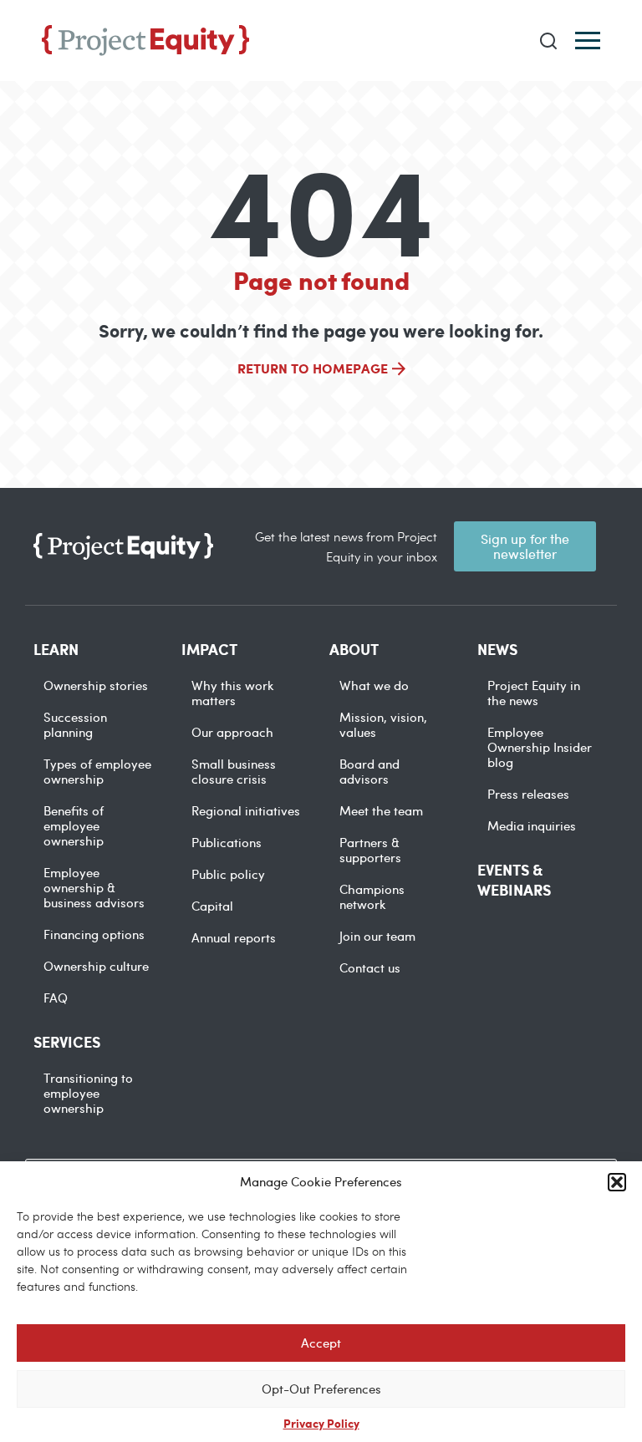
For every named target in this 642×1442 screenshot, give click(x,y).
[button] (617, 1182)
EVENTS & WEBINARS (514, 880)
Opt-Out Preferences (321, 1388)
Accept (321, 1342)
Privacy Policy (321, 1422)
